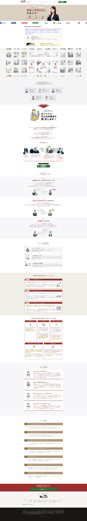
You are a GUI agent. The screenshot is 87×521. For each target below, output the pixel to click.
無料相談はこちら (43, 489)
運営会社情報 (35, 501)
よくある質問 (50, 501)
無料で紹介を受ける (43, 166)
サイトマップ (59, 501)
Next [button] (63, 153)
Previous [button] (24, 153)
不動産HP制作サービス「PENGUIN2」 (27, 504)
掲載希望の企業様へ (39, 501)
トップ (27, 501)
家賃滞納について (45, 501)
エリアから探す (30, 501)
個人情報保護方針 (54, 501)
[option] (8, 23)
